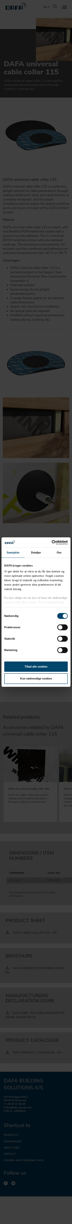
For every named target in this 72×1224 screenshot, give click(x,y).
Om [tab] (59, 552)
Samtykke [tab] (13, 552)
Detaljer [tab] (36, 552)
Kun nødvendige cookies (36, 678)
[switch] (62, 627)
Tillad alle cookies (36, 666)
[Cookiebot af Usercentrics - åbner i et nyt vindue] (52, 542)
